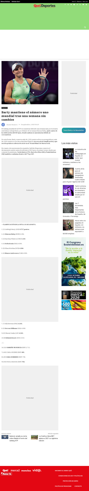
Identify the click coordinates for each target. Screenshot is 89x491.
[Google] (86, 4)
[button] (84, 22)
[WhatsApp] (34, 445)
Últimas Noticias (5, 1)
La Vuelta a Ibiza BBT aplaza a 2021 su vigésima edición (48, 433)
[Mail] (71, 4)
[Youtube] (83, 4)
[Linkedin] (44, 445)
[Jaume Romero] (4, 119)
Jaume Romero (11, 119)
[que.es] (44, 6)
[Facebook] (65, 4)
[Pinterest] (29, 445)
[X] (80, 4)
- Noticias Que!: (15, 1)
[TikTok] (77, 4)
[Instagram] (68, 4)
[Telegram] (74, 4)
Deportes (4, 102)
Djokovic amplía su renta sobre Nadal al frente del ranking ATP (18, 433)
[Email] (49, 445)
